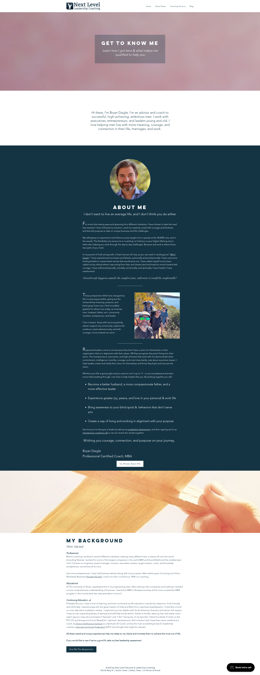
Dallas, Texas (135, 670)
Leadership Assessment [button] (139, 429)
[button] (178, 6)
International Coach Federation (90, 627)
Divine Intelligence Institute (89, 623)
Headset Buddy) (94, 576)
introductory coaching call (95, 433)
